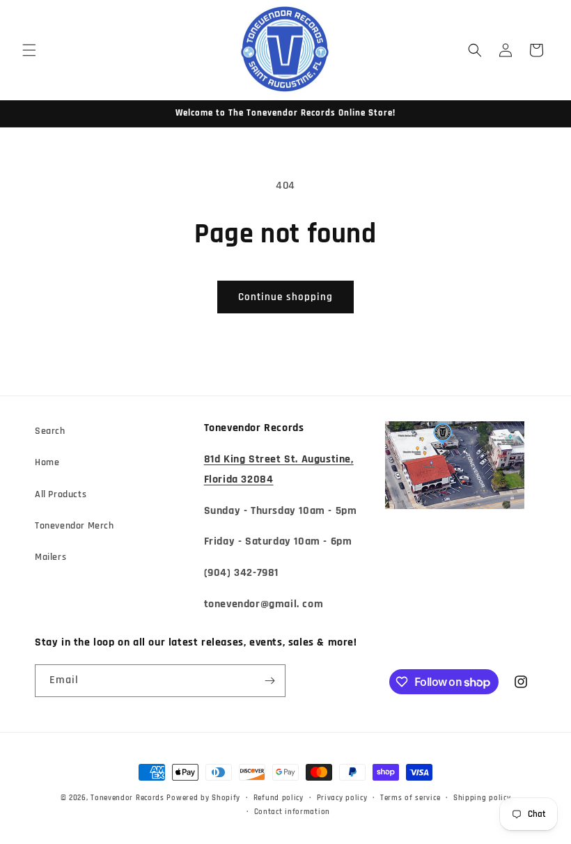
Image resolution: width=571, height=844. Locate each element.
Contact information (292, 812)
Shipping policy (482, 798)
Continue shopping (285, 297)
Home (47, 462)
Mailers (50, 557)
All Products (60, 494)
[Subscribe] (269, 680)
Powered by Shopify (203, 798)
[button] (29, 50)
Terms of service (410, 798)
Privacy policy (342, 798)
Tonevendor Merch (74, 525)
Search (50, 431)
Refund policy (278, 798)
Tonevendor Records (127, 798)
